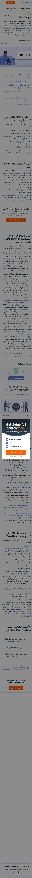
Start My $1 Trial (16, 452)
